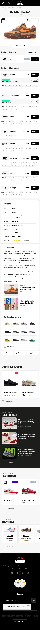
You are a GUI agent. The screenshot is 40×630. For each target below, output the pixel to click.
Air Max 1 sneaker (14, 251)
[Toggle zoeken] (9, 3)
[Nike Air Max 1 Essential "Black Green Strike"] (16, 340)
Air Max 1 (19, 7)
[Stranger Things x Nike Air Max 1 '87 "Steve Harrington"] (24, 323)
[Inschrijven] (33, 600)
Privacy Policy (31, 627)
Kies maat (32, 52)
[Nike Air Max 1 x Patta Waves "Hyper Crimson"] (16, 323)
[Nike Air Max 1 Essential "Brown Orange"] (16, 332)
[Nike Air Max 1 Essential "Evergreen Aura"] (32, 340)
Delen (33, 352)
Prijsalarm (8, 352)
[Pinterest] (28, 573)
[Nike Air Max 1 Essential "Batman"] (7, 340)
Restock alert (21, 352)
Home (8, 7)
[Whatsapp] (22, 573)
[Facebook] (12, 573)
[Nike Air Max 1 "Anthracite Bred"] (32, 323)
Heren (19, 236)
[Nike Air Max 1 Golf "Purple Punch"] (24, 340)
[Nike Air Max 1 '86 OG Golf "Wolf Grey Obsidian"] (24, 332)
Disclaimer (22, 627)
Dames (14, 236)
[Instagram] (17, 573)
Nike (13, 7)
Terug (2, 7)
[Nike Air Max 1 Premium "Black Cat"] (7, 332)
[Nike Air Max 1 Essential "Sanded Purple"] (32, 332)
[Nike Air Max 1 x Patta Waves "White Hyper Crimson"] (7, 323)
